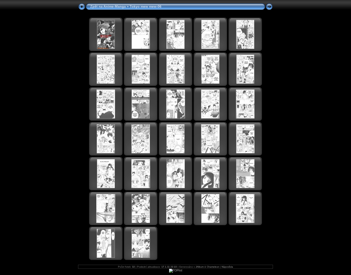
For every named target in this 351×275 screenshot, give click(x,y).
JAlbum (200, 266)
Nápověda (227, 266)
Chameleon (213, 266)
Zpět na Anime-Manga (108, 6)
